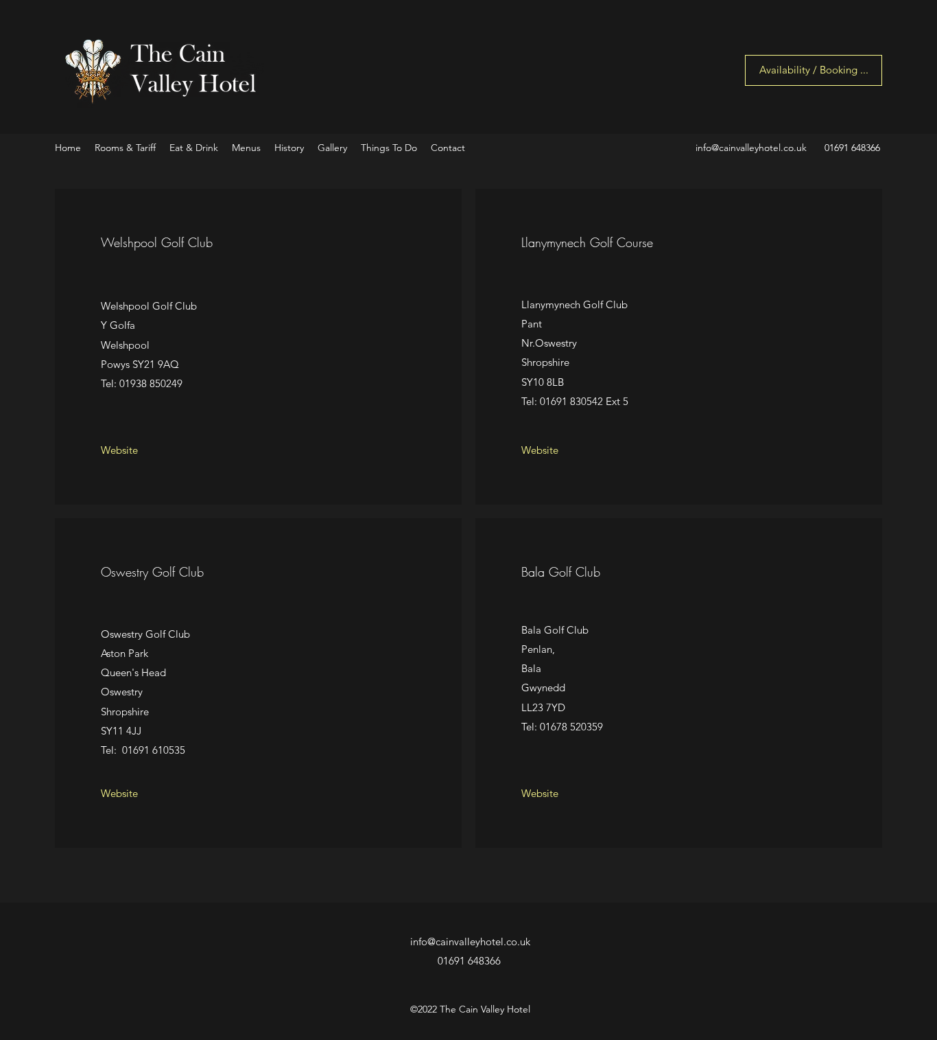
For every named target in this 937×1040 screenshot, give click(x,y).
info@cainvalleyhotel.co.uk (751, 147)
